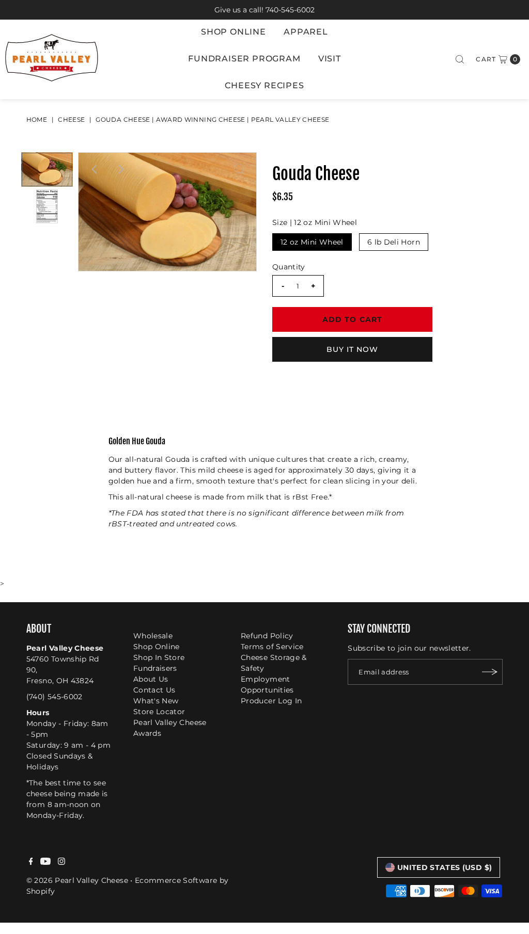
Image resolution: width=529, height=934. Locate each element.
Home (36, 119)
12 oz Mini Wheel (312, 242)
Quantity (288, 266)
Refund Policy (267, 635)
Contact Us (154, 690)
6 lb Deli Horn (393, 242)
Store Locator (159, 711)
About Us (150, 679)
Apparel (306, 32)
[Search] (459, 59)
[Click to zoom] (239, 169)
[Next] (120, 169)
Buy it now (352, 349)
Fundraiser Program (244, 58)
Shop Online (233, 32)
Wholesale (153, 635)
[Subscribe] (490, 672)
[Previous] (95, 169)
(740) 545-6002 (54, 696)
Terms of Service (272, 646)
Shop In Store (159, 657)
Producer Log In (271, 700)
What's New (156, 700)
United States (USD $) (444, 867)
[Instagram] (61, 862)
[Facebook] (31, 862)
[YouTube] (45, 862)
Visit (329, 58)
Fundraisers (155, 668)
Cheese (71, 119)
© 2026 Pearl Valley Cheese (77, 880)
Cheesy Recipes (264, 85)
